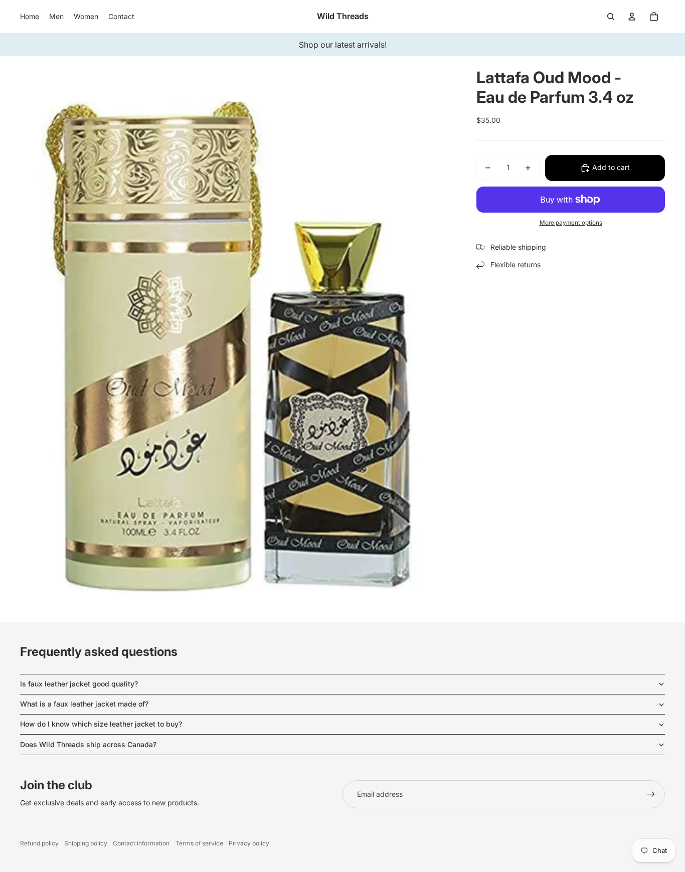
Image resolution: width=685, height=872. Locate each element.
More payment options (571, 222)
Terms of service (199, 843)
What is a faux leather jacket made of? (84, 704)
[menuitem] (29, 17)
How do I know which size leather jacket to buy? (101, 724)
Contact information (141, 843)
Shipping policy (85, 843)
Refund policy (39, 843)
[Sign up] (650, 794)
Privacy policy (249, 843)
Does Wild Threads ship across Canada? (88, 744)
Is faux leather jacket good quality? (79, 683)
